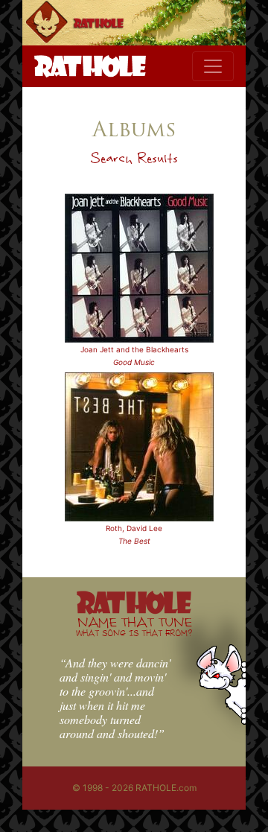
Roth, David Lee (134, 528)
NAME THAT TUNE (134, 626)
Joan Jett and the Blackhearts (134, 349)
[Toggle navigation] (213, 66)
